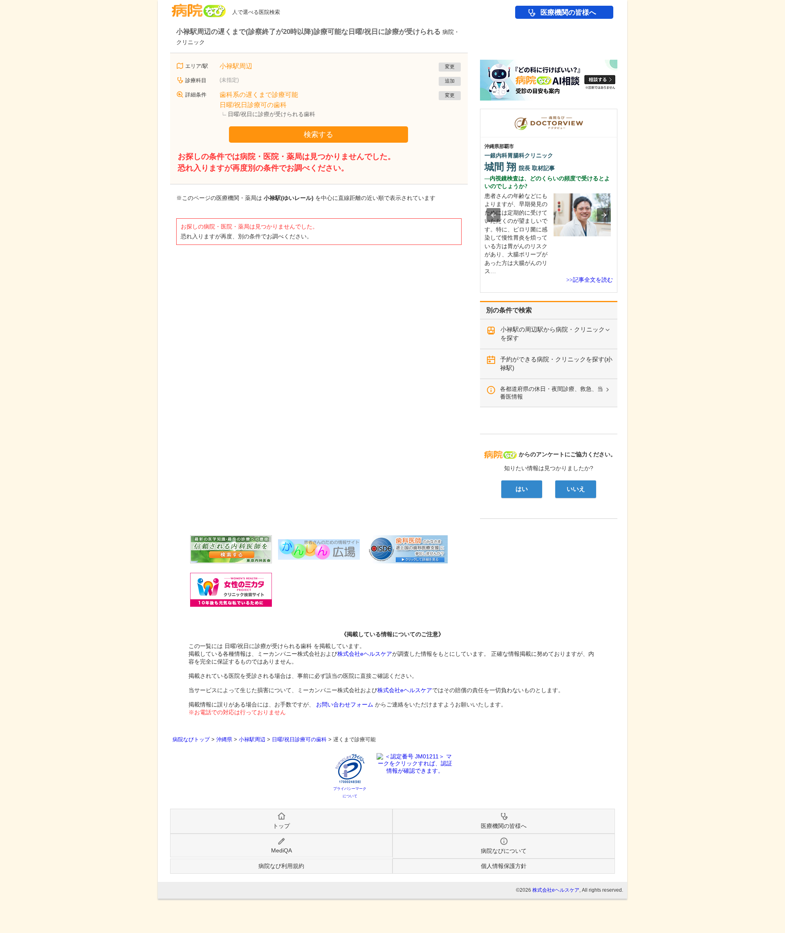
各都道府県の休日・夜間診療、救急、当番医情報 (551, 393)
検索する (318, 134)
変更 (450, 67)
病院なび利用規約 (281, 866)
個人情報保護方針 (504, 866)
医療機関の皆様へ (568, 12)
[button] (493, 215)
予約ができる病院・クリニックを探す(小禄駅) (556, 363)
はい (522, 489)
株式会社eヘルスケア (364, 653)
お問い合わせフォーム (344, 704)
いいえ (576, 489)
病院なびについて (504, 851)
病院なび (199, 7)
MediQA (281, 850)
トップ (281, 826)
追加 (450, 81)
